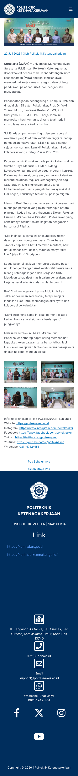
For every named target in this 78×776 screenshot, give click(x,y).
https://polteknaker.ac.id (32, 423)
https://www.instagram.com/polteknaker (46, 428)
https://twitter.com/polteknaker (36, 437)
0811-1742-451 (29, 446)
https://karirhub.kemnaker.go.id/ (32, 554)
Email (39, 673)
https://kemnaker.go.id (25, 546)
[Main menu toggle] (71, 9)
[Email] (39, 663)
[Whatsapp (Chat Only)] (39, 686)
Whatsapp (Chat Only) (39, 695)
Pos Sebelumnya (39, 461)
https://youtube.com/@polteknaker (40, 442)
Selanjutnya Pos (39, 469)
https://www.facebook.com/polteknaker (45, 432)
